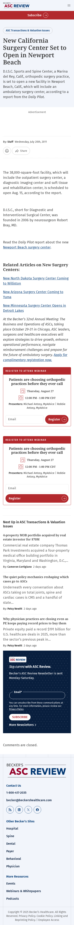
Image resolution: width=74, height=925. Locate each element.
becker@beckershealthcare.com (29, 800)
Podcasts (12, 898)
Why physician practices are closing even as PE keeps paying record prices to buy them (35, 621)
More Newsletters (21, 725)
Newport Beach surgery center (26, 247)
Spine (10, 836)
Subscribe (35, 15)
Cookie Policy (45, 916)
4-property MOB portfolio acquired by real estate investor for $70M (34, 537)
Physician (13, 866)
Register (54, 419)
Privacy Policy (16, 709)
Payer (10, 851)
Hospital (12, 828)
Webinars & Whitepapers (23, 891)
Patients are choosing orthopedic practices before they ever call (37, 381)
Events (10, 883)
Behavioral (13, 859)
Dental (10, 843)
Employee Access (48, 920)
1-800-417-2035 (16, 792)
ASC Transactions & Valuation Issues (28, 30)
